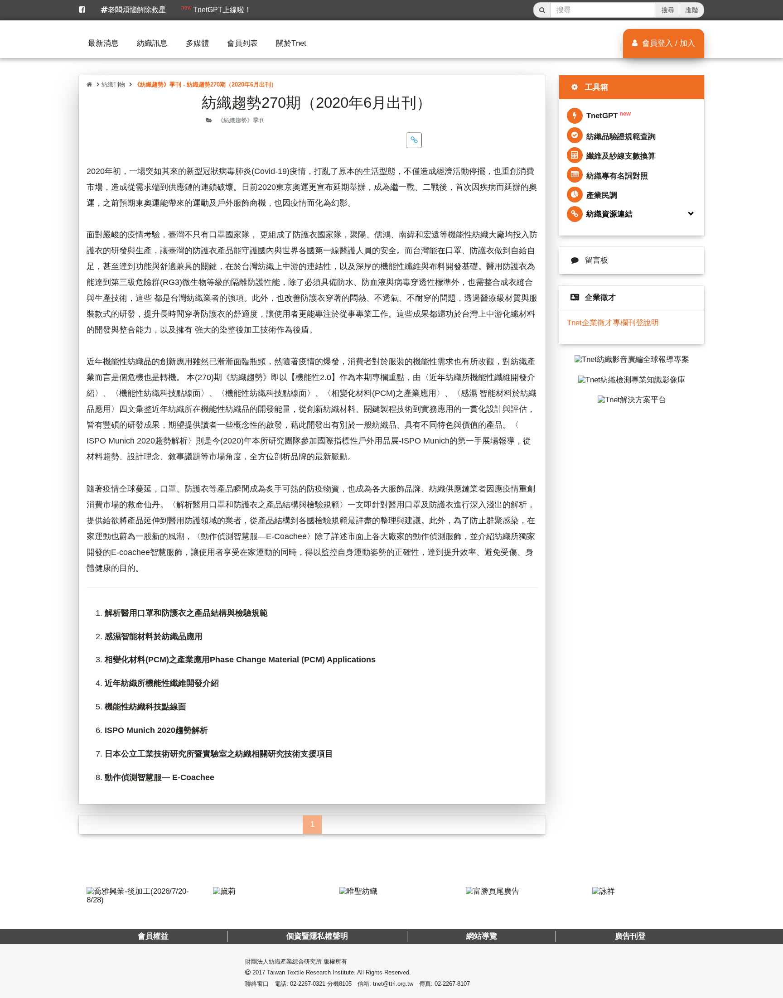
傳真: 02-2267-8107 (444, 983)
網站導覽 (481, 936)
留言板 (596, 260)
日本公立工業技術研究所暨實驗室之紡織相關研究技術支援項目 (219, 753)
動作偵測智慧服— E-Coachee (159, 777)
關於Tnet (291, 43)
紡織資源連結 (609, 214)
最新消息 (103, 43)
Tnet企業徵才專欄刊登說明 (613, 322)
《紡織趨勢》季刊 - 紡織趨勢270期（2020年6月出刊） (205, 84)
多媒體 (197, 43)
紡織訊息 (152, 43)
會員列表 (242, 43)
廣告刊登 (629, 936)
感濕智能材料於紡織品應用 (154, 636)
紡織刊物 (113, 84)
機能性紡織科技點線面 (145, 706)
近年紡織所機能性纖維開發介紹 (162, 683)
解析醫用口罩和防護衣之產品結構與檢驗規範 (186, 612)
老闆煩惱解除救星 (137, 10)
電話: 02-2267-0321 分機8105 (313, 983)
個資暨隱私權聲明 (317, 936)
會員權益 (153, 936)
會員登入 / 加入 (667, 43)
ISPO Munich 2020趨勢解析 (156, 730)
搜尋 (668, 10)
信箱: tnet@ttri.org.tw (385, 983)
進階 (692, 10)
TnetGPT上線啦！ (216, 9)
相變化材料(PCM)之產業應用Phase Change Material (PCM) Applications (240, 659)
